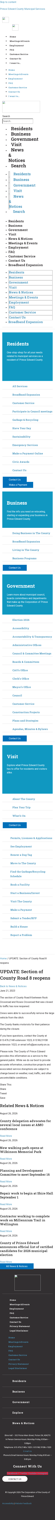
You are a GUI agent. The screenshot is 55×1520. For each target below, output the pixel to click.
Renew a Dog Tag (21, 854)
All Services (20, 386)
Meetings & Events (19, 41)
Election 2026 (20, 619)
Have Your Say (21, 428)
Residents (22, 128)
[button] (27, 1089)
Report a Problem (21, 935)
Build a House (19, 926)
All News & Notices (17, 1266)
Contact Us (15, 58)
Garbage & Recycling (25, 419)
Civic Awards (20, 461)
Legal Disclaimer (19, 1330)
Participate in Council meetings (32, 411)
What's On (19, 815)
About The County (23, 799)
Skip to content (8, 2)
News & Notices (20, 239)
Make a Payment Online (27, 453)
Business (21, 134)
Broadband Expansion (25, 265)
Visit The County (21, 901)
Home (13, 36)
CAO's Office (20, 670)
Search (6, 116)
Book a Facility (20, 884)
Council (17, 695)
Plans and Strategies (25, 720)
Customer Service (19, 54)
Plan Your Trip (21, 807)
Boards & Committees (25, 661)
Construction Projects (26, 712)
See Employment (21, 846)
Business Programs (24, 558)
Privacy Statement (20, 1326)
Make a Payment (21, 909)
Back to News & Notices (13, 986)
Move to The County (23, 863)
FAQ (12, 49)
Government (24, 139)
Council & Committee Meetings (31, 653)
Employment (17, 45)
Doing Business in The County (31, 533)
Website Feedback (23, 1503)
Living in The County (25, 550)
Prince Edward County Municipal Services (22, 8)
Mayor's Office (21, 687)
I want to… (15, 63)
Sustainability (21, 436)
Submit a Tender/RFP (23, 918)
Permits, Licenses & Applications (31, 838)
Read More (6, 1135)
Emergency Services (25, 445)
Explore (17, 1412)
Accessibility (20, 628)
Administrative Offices (26, 645)
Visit (16, 144)
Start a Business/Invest (25, 893)
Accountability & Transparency (32, 636)
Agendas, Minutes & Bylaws (30, 729)
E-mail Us (27, 1451)
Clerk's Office (20, 678)
